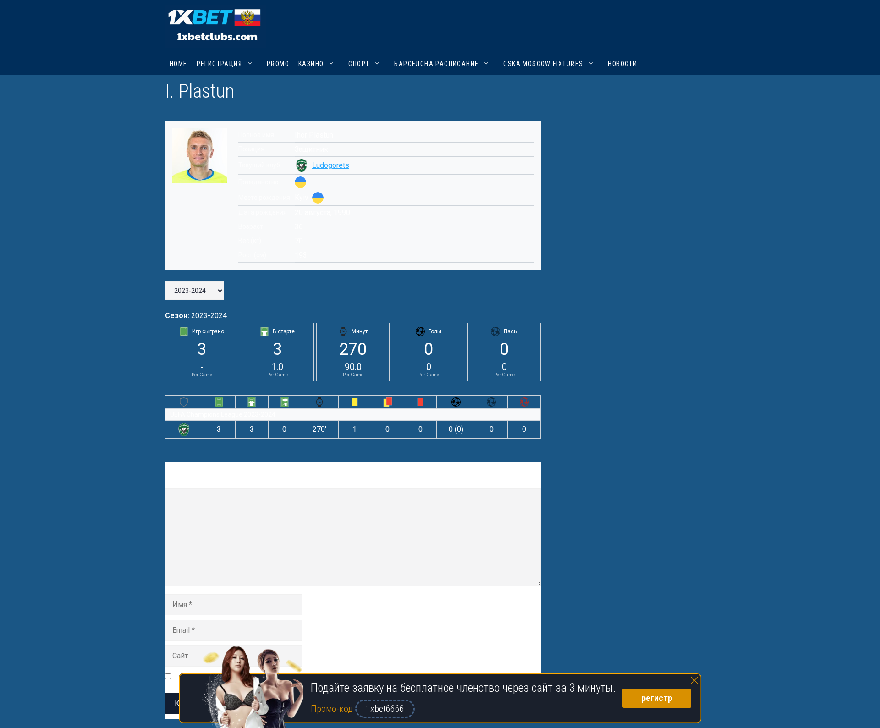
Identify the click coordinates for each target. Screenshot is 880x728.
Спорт (358, 63)
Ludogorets (330, 165)
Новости (622, 63)
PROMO (278, 63)
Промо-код (333, 708)
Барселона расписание (436, 63)
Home (178, 63)
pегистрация (219, 63)
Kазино (311, 63)
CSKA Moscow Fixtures (543, 63)
